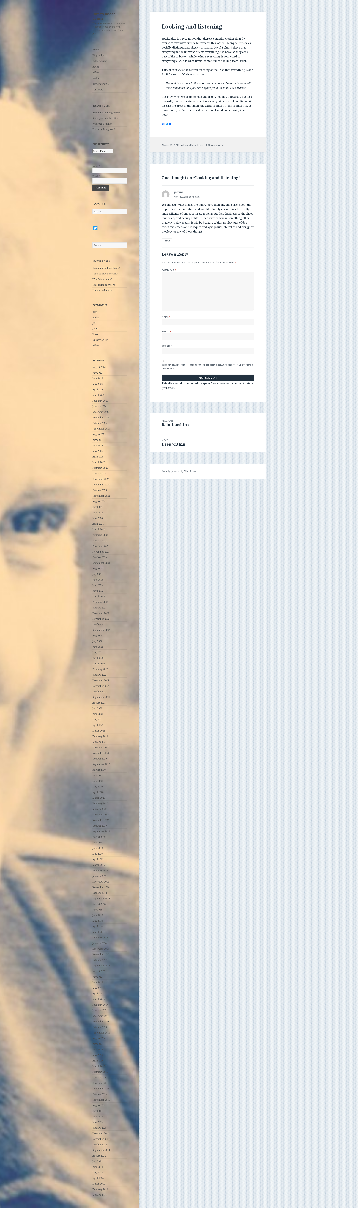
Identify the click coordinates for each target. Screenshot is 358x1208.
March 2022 (98, 663)
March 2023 (98, 596)
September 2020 (101, 764)
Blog (94, 311)
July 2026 (97, 372)
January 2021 (99, 741)
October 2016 (99, 1027)
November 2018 (100, 887)
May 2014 (97, 1172)
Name (166, 316)
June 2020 (97, 781)
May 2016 (97, 1055)
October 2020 (99, 758)
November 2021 (100, 685)
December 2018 (100, 881)
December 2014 (100, 1133)
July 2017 (97, 976)
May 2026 (97, 383)
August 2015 (99, 1105)
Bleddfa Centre (100, 83)
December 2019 (100, 814)
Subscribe (97, 89)
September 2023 (101, 562)
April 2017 (97, 993)
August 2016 (99, 1038)
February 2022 (100, 669)
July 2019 (97, 842)
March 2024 (98, 529)
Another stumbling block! (106, 112)
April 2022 (97, 658)
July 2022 (97, 641)
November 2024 (100, 484)
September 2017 (101, 965)
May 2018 (97, 920)
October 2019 (99, 825)
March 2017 (98, 999)
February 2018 (100, 937)
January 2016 (99, 1077)
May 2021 (97, 719)
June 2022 (97, 646)
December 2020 (100, 747)
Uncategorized (100, 339)
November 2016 (100, 1021)
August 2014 (99, 1155)
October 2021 (99, 691)
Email (166, 331)
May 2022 (97, 652)
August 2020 (99, 769)
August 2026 (99, 367)
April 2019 (97, 859)
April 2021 (97, 725)
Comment (169, 270)
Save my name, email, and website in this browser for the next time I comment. (207, 367)
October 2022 (99, 624)
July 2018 (97, 909)
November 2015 (100, 1088)
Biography (98, 55)
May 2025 (97, 451)
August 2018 (99, 904)
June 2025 (97, 445)
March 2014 (98, 1183)
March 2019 (98, 864)
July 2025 (97, 439)
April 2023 (97, 590)
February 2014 (100, 1189)
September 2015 (101, 1099)
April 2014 (97, 1178)
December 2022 (100, 613)
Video (95, 72)
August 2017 (99, 971)
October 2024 (99, 490)
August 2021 (99, 702)
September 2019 (101, 831)
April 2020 (97, 792)
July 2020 (97, 775)
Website (167, 346)
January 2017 (99, 1010)
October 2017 (99, 960)
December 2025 (100, 411)
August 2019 (99, 836)
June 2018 (97, 915)
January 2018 (99, 943)
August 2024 (99, 501)
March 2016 (98, 1066)
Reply (167, 240)
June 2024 (97, 512)
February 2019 (100, 870)
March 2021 (98, 730)
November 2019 (100, 820)
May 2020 (97, 786)
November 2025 (100, 417)
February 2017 (100, 1004)
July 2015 (97, 1111)
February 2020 (100, 803)
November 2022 (100, 618)
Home (95, 49)
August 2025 (99, 434)
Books (95, 66)
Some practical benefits (105, 118)
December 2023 (100, 546)
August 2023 (99, 568)
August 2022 (99, 635)
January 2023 (99, 607)
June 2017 (97, 982)
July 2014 (97, 1161)
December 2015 (100, 1083)
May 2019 (97, 853)
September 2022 (101, 630)
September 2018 (101, 898)
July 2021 (97, 708)
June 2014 (97, 1166)
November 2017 (100, 954)
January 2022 (99, 674)
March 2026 (98, 395)
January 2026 (99, 406)
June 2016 (97, 1049)
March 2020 (98, 797)
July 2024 (97, 507)
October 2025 (99, 423)
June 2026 (97, 378)
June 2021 (97, 713)
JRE (94, 323)
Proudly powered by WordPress (179, 471)
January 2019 (99, 876)
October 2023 (99, 557)
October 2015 (99, 1094)
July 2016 (97, 1043)
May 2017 (97, 987)
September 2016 (101, 1032)
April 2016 (97, 1060)
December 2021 (100, 680)
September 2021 (101, 697)
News (95, 328)
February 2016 (100, 1071)
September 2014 (101, 1150)
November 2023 (100, 551)
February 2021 (100, 736)
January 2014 (99, 1194)
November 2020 (100, 753)
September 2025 (101, 428)
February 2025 (100, 467)
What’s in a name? (102, 123)
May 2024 (97, 518)
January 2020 (99, 809)
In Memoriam (99, 60)
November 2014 (100, 1138)
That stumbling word (103, 129)
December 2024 (100, 479)
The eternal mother (102, 290)
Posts (95, 334)
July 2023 (97, 574)
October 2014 (99, 1144)
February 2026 (100, 400)
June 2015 (97, 1116)
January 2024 (99, 540)
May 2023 (97, 585)
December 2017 (100, 948)
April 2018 (97, 926)
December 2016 (100, 1015)
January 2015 (99, 1127)
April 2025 (97, 456)
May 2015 (97, 1122)
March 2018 (98, 932)
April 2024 (97, 523)
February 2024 (100, 534)
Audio (95, 78)
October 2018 (99, 892)
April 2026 (97, 389)
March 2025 (98, 462)
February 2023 (100, 602)
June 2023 (97, 579)
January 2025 (99, 473)
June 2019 (97, 848)
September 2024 (101, 495)
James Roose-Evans (104, 16)
